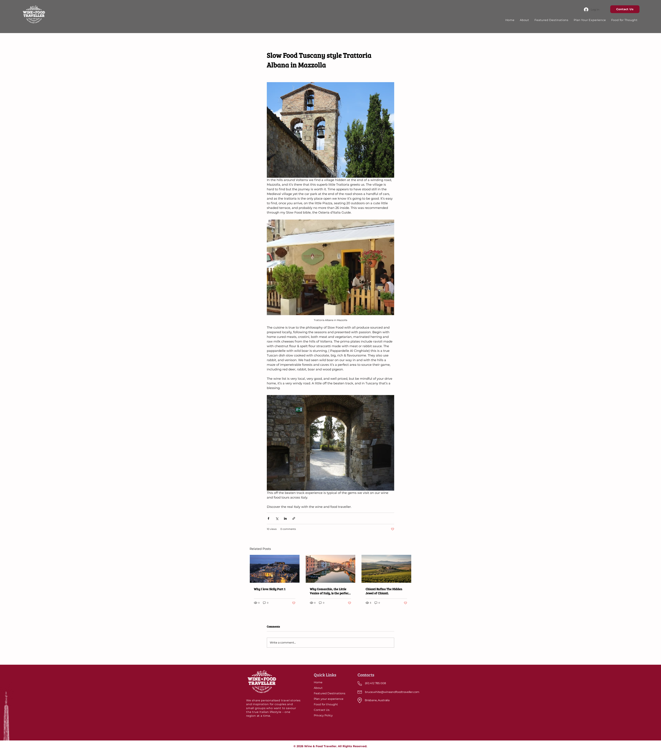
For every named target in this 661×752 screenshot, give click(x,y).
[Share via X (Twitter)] (277, 518)
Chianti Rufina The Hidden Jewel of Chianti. (384, 591)
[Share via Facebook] (268, 518)
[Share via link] (293, 518)
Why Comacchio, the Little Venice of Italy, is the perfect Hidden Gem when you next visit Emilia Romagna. (330, 591)
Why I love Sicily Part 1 (269, 589)
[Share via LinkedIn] (285, 518)
